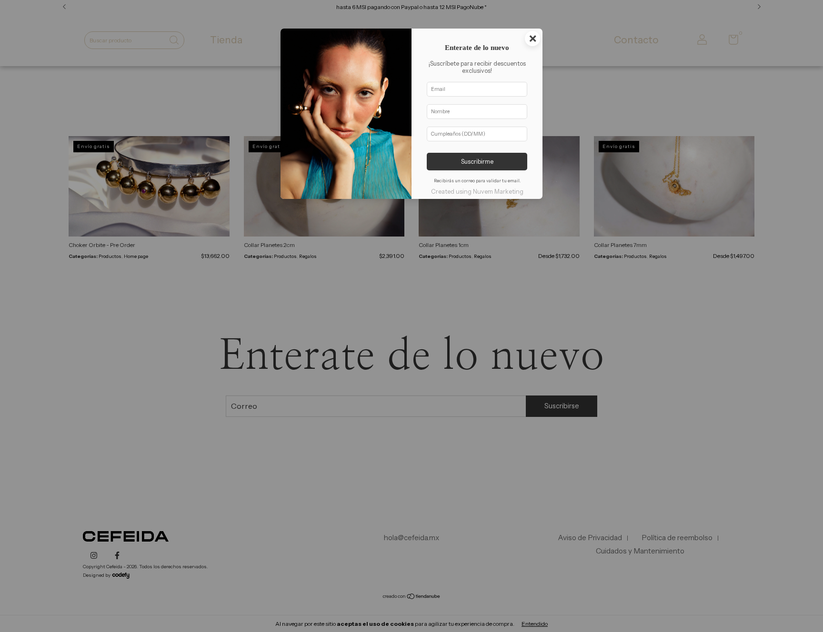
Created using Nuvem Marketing (477, 191)
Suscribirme (477, 161)
